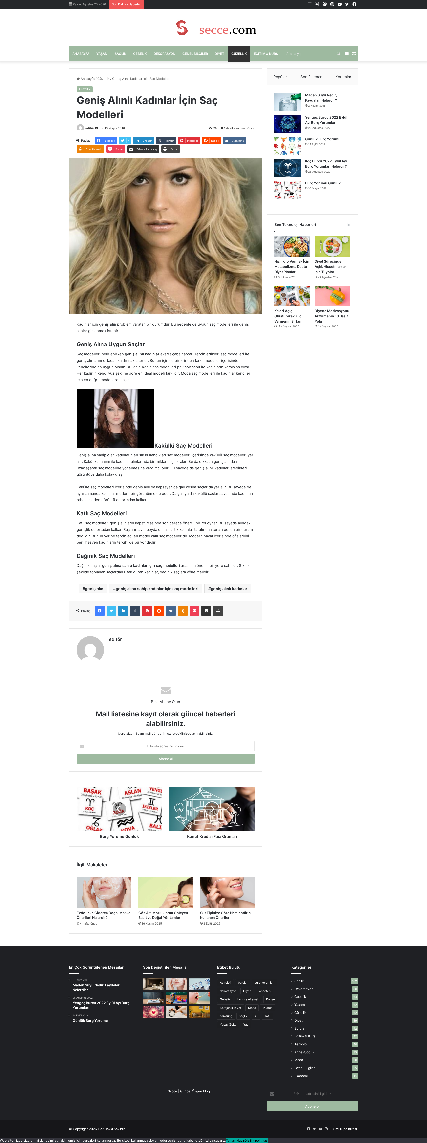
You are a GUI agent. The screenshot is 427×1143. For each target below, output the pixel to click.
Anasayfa (80, 54)
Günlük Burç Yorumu (323, 139)
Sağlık (120, 54)
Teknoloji (301, 1044)
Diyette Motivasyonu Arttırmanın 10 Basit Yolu (332, 316)
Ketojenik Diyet (230, 1008)
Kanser (271, 999)
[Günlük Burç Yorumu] (287, 146)
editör (89, 128)
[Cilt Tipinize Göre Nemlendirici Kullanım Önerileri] (227, 892)
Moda (252, 1008)
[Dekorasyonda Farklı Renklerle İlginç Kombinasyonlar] (199, 1012)
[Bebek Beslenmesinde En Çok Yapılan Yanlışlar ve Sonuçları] (199, 998)
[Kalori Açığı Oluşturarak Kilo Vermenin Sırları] (292, 296)
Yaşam (102, 54)
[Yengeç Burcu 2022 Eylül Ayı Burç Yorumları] (287, 124)
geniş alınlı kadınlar (229, 588)
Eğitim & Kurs (266, 54)
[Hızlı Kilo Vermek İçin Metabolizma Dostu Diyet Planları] (292, 246)
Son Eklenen (311, 76)
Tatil (267, 1016)
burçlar (243, 982)
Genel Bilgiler (195, 54)
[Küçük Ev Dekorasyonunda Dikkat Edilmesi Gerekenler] (153, 984)
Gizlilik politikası (345, 1129)
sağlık (243, 1016)
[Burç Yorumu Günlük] (287, 190)
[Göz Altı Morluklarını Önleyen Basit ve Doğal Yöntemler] (165, 892)
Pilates (267, 1008)
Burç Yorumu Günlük (323, 183)
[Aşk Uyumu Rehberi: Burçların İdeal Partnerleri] (153, 1012)
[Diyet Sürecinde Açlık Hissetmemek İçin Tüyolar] (332, 246)
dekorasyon (228, 991)
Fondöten (264, 991)
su (255, 1016)
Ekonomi (301, 1076)
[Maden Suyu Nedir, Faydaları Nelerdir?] (287, 102)
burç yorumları (264, 982)
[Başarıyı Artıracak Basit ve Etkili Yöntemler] (176, 998)
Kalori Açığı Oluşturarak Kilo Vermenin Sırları (288, 316)
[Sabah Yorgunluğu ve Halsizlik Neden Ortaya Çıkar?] (176, 1012)
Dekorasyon (164, 54)
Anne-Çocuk (304, 1052)
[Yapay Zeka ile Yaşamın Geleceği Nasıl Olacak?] (199, 984)
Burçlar (300, 1028)
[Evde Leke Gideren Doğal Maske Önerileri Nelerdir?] (104, 892)
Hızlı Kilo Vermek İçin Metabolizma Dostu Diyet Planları (291, 266)
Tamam (231, 1140)
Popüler (280, 76)
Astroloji (225, 982)
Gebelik (140, 54)
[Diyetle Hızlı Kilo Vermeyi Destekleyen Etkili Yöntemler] (153, 998)
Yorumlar (343, 76)
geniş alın (94, 588)
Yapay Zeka (228, 1024)
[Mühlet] (213, 27)
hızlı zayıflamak (248, 999)
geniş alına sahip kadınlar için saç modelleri (157, 588)
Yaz (246, 1024)
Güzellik (239, 54)
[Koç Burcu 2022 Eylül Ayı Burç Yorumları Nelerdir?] (287, 168)
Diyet (219, 54)
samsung (226, 1016)
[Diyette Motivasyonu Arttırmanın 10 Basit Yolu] (332, 296)
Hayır (240, 1140)
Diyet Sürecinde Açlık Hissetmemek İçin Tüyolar (331, 266)
